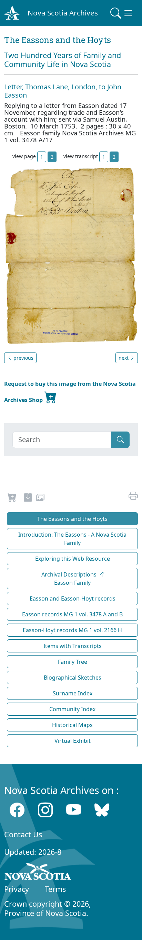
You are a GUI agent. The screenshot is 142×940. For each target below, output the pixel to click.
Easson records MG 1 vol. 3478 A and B (72, 614)
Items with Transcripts (72, 646)
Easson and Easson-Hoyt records (72, 598)
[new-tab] (28, 498)
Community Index (72, 709)
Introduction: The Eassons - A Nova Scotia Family (72, 539)
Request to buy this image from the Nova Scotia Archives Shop (70, 392)
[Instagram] (45, 810)
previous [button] (22, 358)
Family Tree (72, 661)
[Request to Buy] (12, 498)
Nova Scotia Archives (63, 13)
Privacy (16, 889)
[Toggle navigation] (122, 13)
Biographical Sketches (72, 677)
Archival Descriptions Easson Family (69, 578)
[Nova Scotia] (38, 872)
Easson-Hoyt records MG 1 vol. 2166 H (72, 630)
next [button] (124, 358)
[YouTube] (74, 810)
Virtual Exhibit (72, 741)
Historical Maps (72, 725)
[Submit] (120, 440)
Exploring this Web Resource (72, 558)
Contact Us (23, 834)
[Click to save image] (71, 255)
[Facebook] (17, 810)
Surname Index (72, 693)
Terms (55, 889)
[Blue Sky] (102, 810)
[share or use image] (40, 498)
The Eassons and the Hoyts (72, 519)
